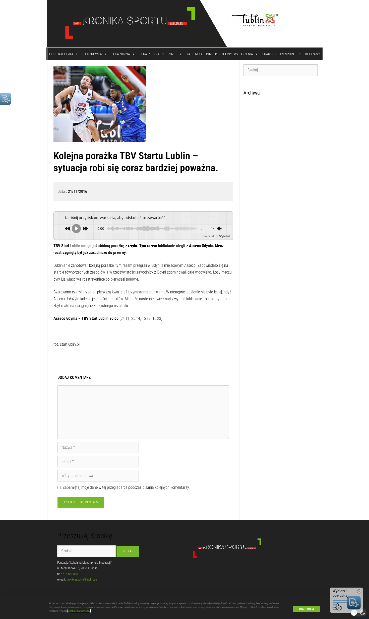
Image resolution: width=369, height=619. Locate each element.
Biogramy (312, 54)
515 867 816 (70, 574)
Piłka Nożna (120, 54)
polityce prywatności (79, 610)
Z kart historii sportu (279, 54)
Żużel (172, 54)
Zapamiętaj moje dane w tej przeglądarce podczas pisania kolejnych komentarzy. (126, 487)
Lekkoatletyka (61, 54)
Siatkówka (194, 54)
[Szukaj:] (280, 69)
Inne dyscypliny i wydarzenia (229, 54)
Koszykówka (92, 54)
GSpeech (224, 236)
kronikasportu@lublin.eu (82, 579)
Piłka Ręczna (149, 54)
